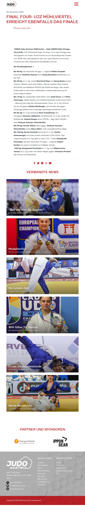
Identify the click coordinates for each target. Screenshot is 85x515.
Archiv (58, 463)
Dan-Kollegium (43, 465)
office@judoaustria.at (17, 486)
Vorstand (41, 463)
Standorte (41, 476)
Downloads (41, 473)
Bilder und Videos (44, 471)
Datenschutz (60, 468)
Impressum (60, 465)
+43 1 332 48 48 (16, 483)
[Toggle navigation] (76, 4)
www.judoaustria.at (17, 489)
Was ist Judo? (42, 479)
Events (40, 468)
